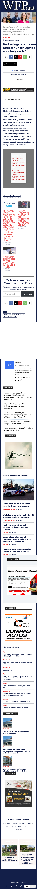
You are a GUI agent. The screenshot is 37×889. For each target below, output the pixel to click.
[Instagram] (18, 377)
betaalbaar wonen (24, 312)
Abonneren (28, 294)
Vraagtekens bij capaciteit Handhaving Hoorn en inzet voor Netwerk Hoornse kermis (17, 539)
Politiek (6, 37)
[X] (16, 57)
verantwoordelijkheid (18, 314)
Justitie (6, 729)
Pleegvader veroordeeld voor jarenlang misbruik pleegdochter (17, 655)
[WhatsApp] (25, 57)
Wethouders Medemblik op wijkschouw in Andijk (9, 859)
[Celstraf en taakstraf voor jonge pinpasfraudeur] (7, 723)
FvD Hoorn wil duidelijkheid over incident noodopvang (16, 505)
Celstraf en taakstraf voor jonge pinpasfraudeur (16, 732)
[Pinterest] (20, 57)
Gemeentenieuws (9, 509)
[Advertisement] (18, 340)
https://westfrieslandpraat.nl (22, 365)
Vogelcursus (7, 670)
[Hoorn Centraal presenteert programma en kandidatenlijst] (24, 204)
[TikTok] (16, 886)
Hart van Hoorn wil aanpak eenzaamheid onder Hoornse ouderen (15, 527)
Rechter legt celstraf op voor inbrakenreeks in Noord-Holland (16, 770)
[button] (30, 886)
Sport (5, 683)
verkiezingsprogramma (10, 316)
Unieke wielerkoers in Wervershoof (15, 708)
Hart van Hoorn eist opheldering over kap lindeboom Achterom (17, 550)
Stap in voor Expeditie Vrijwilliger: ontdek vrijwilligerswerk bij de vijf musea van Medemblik (18, 396)
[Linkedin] (21, 377)
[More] (29, 57)
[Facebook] (11, 57)
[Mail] (24, 377)
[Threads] (21, 380)
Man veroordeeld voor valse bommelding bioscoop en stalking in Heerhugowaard (16, 751)
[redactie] (13, 70)
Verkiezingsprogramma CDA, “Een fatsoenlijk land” (9, 261)
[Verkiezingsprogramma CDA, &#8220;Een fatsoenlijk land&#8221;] (9, 250)
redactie (22, 70)
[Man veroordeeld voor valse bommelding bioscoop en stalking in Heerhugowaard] (7, 741)
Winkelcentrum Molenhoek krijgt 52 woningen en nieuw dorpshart (17, 406)
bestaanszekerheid (13, 312)
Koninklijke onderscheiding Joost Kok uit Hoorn (17, 663)
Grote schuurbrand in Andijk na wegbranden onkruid (17, 422)
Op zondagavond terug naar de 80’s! (16, 701)
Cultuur (5, 699)
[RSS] (27, 377)
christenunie (7, 314)
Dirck (5, 404)
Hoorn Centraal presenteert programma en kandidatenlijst (23, 217)
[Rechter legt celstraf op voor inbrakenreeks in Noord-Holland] (7, 761)
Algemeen (6, 652)
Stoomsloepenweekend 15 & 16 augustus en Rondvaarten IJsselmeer (17, 694)
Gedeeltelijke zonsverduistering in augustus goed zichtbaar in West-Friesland (17, 415)
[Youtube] (15, 380)
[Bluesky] (18, 380)
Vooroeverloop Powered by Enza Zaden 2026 (17, 686)
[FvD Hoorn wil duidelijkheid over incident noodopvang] (18, 489)
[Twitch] (21, 886)
